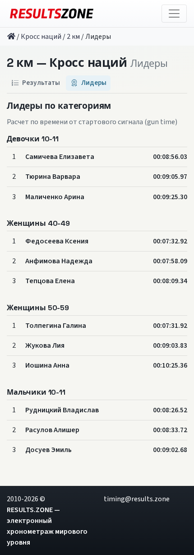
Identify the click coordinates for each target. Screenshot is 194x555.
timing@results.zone (137, 499)
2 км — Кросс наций (67, 63)
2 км (73, 37)
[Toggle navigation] (174, 14)
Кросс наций (41, 37)
